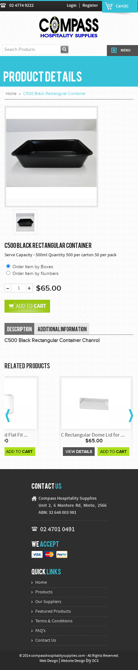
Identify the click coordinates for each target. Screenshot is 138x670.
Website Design (73, 661)
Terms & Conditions (54, 621)
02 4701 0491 (57, 529)
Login (71, 6)
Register (90, 6)
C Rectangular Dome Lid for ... (93, 435)
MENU (126, 50)
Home (11, 93)
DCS (95, 661)
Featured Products (53, 611)
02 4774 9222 (21, 5)
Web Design (49, 661)
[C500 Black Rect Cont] (25, 222)
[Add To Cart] (19, 451)
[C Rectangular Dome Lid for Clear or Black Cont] (94, 404)
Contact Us (45, 640)
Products (44, 592)
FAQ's (40, 630)
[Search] (65, 49)
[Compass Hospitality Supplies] (69, 35)
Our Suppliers (48, 601)
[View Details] (79, 451)
